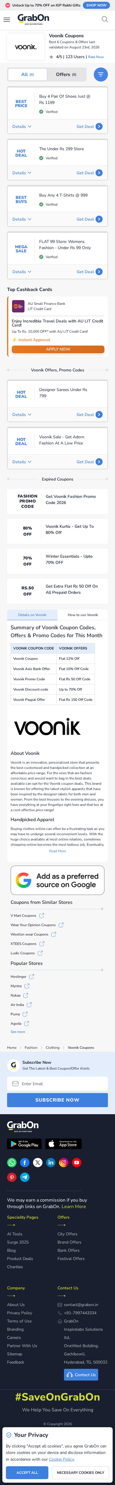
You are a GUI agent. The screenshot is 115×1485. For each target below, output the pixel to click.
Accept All (27, 1472)
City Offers (68, 1234)
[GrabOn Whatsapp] (12, 1166)
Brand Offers (69, 1242)
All (27, 74)
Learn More (74, 1206)
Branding (15, 1329)
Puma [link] (15, 1014)
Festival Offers (71, 1258)
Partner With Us (22, 1346)
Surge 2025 (18, 1242)
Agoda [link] (16, 1023)
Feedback (15, 1362)
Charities (15, 1267)
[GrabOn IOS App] (63, 1145)
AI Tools (14, 1234)
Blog (11, 1250)
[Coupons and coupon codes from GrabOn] (34, 20)
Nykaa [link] (15, 995)
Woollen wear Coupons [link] (29, 934)
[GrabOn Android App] (24, 1145)
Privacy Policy (19, 1313)
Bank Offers (69, 1250)
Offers (66, 74)
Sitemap (14, 1354)
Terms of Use (19, 1321)
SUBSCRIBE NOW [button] (57, 1100)
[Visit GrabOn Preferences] (57, 880)
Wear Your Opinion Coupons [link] (33, 925)
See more (18, 1032)
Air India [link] (17, 1004)
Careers (14, 1337)
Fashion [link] (31, 1047)
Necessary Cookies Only (80, 1472)
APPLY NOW (58, 349)
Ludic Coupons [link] (23, 953)
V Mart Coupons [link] (23, 915)
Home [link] (12, 1047)
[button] (101, 74)
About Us (16, 1305)
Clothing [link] (53, 1047)
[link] (24, 1166)
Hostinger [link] (18, 976)
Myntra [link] (16, 986)
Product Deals (20, 1258)
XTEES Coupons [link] (24, 943)
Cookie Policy (61, 1459)
